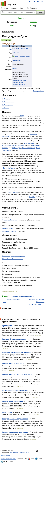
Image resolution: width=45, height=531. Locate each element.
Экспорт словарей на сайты (8, 458)
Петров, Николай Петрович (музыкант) (17, 374)
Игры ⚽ (32, 26)
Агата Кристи (13, 192)
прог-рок (17, 48)
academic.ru (8, 3)
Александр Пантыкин (19, 80)
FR (42, 1)
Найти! (40, 12)
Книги (12, 26)
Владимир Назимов (18, 84)
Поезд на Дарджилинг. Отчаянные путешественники (36, 302)
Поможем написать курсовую (22, 296)
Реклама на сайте (24, 452)
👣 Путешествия (5, 455)
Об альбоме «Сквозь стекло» (12, 259)
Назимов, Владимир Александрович (16, 339)
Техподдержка (14, 452)
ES (38, 1)
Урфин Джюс (16, 148)
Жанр (10, 49)
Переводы (33, 22)
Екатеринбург (16, 60)
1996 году (23, 116)
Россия (27, 56)
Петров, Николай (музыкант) (13, 363)
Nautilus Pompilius (18, 145)
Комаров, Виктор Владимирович (15, 419)
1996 (14, 52)
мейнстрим (24, 48)
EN (30, 1)
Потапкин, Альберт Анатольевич (15, 432)
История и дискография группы (13, 256)
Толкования (12, 22)
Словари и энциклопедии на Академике (19, 8)
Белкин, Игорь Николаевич (12, 401)
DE (34, 1)
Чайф (38, 148)
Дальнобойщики (9, 168)
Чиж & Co (32, 197)
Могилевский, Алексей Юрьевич (15, 390)
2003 (17, 52)
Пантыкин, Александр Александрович (16, 352)
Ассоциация (6, 145)
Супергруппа (7, 326)
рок (13, 48)
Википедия (22, 18)
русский (14, 68)
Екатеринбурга (38, 91)
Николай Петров (17, 82)
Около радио (7, 412)
